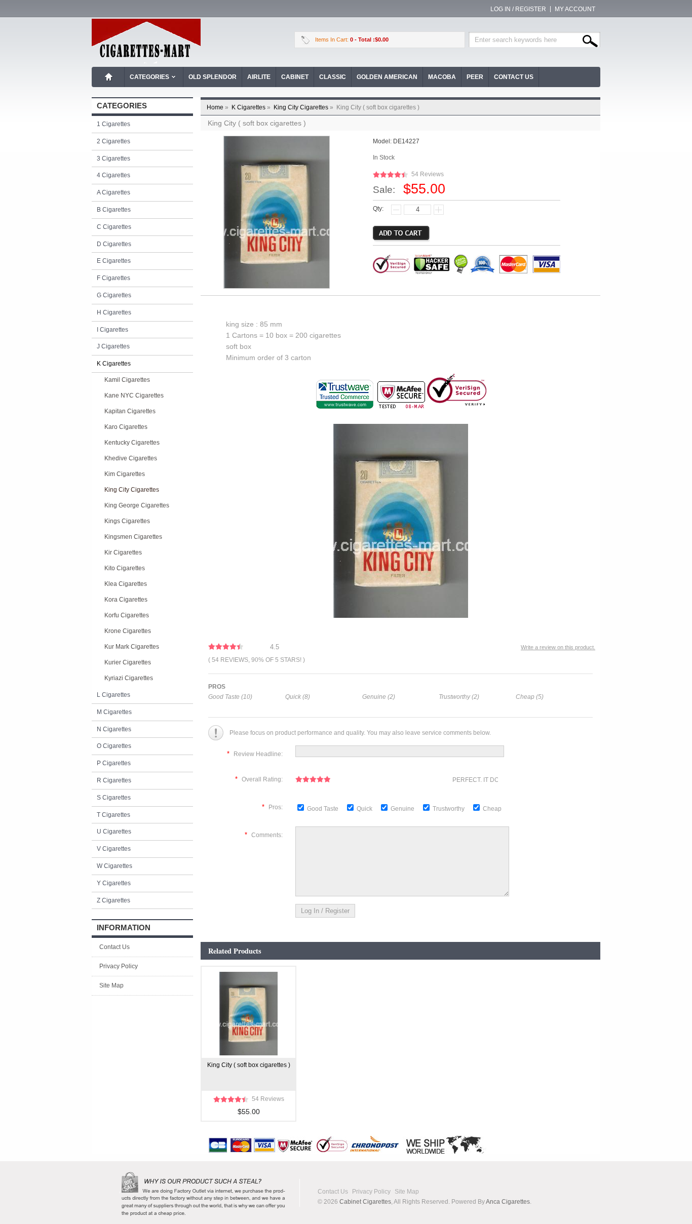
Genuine (403, 808)
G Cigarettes (114, 295)
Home (109, 77)
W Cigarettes (114, 866)
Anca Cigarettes (508, 1201)
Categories (149, 77)
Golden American (387, 77)
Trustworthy (449, 808)
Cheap (492, 808)
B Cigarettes (114, 209)
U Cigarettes (114, 831)
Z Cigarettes (113, 900)
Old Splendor (212, 77)
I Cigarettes (112, 329)
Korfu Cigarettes (126, 615)
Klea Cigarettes (125, 583)
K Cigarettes (252, 107)
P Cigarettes (114, 763)
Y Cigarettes (114, 883)
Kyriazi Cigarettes (128, 678)
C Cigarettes (114, 226)
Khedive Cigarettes (130, 458)
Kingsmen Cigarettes (133, 536)
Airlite (259, 77)
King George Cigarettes (136, 505)
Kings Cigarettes (127, 521)
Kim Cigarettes (124, 474)
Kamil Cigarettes (127, 379)
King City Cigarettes (304, 107)
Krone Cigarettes (127, 631)
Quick (364, 808)
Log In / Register (518, 9)
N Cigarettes (114, 729)
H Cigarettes (114, 312)
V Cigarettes (114, 848)
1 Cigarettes (113, 124)
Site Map (111, 985)
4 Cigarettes (113, 175)
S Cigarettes (114, 797)
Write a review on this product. (558, 647)
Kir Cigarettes (123, 552)
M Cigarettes (114, 712)
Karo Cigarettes (125, 426)
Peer (475, 77)
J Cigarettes (113, 346)
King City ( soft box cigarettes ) (248, 1065)
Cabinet (295, 77)
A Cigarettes (113, 192)
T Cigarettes (113, 814)
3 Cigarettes (113, 158)
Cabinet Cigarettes (365, 1201)
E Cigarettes (114, 260)
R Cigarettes (114, 780)
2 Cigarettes (113, 141)
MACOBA (442, 77)
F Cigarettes (113, 278)
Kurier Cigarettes (127, 662)
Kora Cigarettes (125, 599)
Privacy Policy (118, 966)
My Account (575, 9)
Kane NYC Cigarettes (134, 395)
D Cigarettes (114, 244)
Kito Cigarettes (124, 568)
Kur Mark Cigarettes (131, 646)
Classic (332, 77)
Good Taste (323, 808)
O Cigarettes (114, 745)
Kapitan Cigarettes (130, 411)
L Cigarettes (113, 694)
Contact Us (513, 77)
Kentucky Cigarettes (132, 442)
